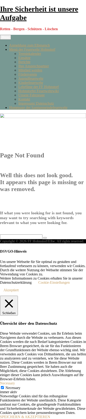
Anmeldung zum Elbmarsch (29, 45)
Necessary (13, 388)
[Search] (45, 238)
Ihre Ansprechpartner (33, 66)
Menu (5, 37)
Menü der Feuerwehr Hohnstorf (32, 49)
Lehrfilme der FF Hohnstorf (38, 87)
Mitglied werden (30, 70)
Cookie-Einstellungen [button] (54, 282)
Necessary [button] (7, 383)
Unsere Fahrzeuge (31, 95)
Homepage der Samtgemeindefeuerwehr (38, 107)
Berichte (24, 62)
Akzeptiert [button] (11, 290)
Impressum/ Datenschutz (36, 103)
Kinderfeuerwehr (30, 83)
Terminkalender (29, 54)
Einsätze (24, 58)
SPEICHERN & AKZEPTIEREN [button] (25, 417)
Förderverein (27, 74)
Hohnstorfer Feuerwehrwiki (38, 91)
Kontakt (24, 99)
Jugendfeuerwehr (30, 78)
